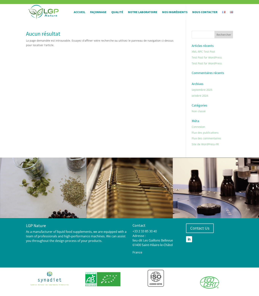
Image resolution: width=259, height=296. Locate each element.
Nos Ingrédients (175, 12)
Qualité (117, 12)
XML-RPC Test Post (203, 51)
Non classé (199, 111)
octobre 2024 (200, 95)
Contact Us (200, 228)
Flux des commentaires (206, 138)
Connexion (198, 127)
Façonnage (98, 12)
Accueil (79, 12)
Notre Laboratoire (142, 12)
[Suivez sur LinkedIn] (189, 239)
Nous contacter (204, 12)
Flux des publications (205, 132)
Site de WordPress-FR (205, 144)
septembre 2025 (202, 90)
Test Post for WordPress (207, 57)
